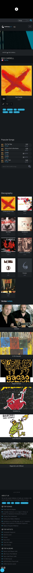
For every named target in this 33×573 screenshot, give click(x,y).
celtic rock (16, 112)
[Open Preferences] (2, 570)
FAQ (9, 503)
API (12, 503)
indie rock (10, 109)
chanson (5, 112)
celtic (11, 112)
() (9, 509)
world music (21, 109)
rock (4, 109)
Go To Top (15, 492)
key (14, 26)
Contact (17, 503)
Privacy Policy (24, 503)
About (4, 503)
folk (15, 109)
